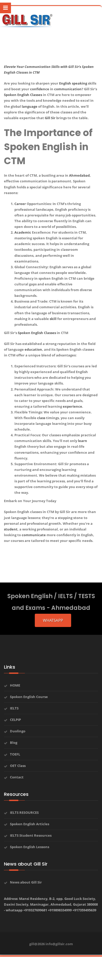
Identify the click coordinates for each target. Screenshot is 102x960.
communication (68, 89)
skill (53, 318)
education (33, 349)
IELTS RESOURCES (24, 812)
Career (20, 203)
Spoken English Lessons (29, 846)
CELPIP (15, 719)
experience (72, 406)
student (11, 529)
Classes (36, 94)
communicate (34, 535)
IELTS (14, 708)
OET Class (18, 765)
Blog (13, 742)
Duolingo (17, 731)
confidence (39, 89)
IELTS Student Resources (31, 835)
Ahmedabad (79, 175)
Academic (22, 232)
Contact (17, 777)
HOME (15, 685)
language (29, 106)
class (41, 417)
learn (82, 440)
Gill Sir (50, 118)
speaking (79, 83)
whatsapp (53, 620)
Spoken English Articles (29, 824)
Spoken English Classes (37, 332)
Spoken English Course (29, 696)
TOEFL (15, 754)
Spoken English (16, 94)
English (65, 83)
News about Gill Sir (26, 882)
